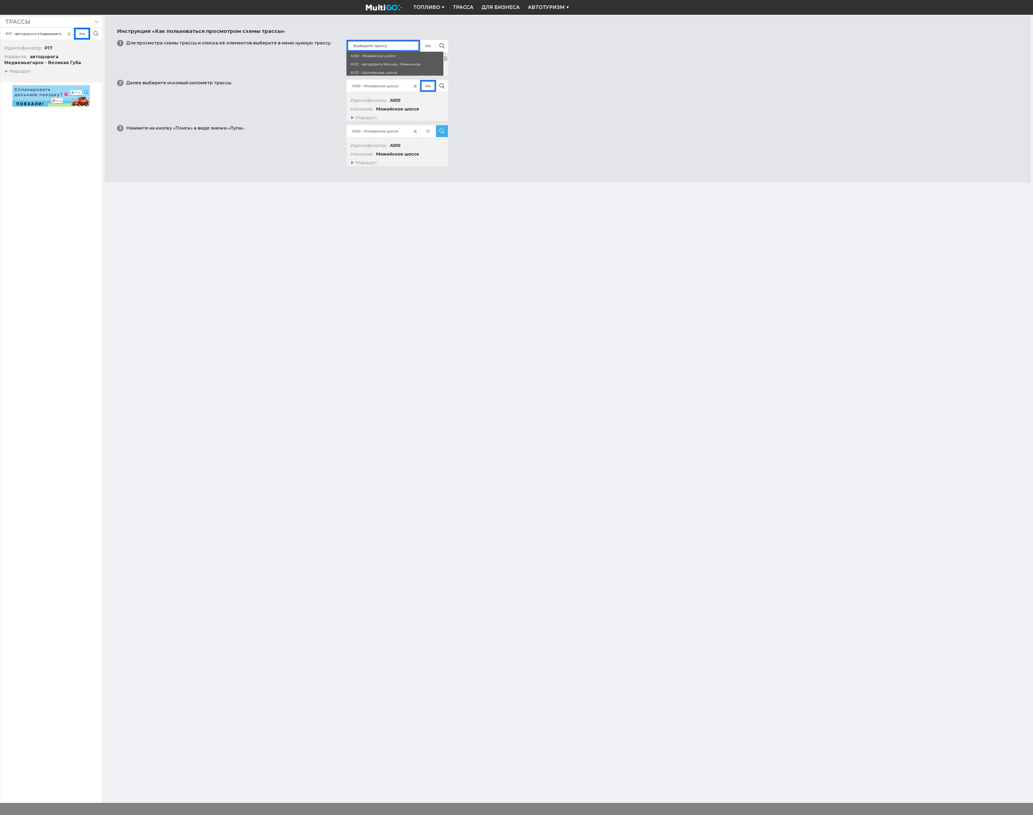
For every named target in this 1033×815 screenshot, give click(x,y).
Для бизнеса (501, 7)
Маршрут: (19, 71)
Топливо (426, 7)
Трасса (463, 7)
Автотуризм (546, 7)
